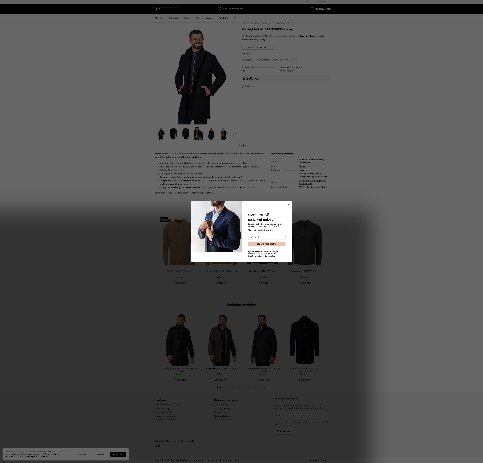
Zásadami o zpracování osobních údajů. (262, 253)
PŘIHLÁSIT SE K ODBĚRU (266, 244)
